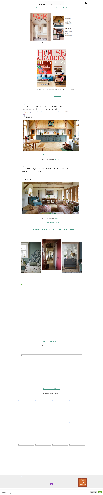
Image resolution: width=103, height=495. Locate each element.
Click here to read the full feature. (51, 222)
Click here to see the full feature (51, 389)
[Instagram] (86, 3)
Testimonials (58, 7)
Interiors (47, 7)
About (42, 7)
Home (37, 7)
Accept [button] (99, 492)
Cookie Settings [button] (93, 492)
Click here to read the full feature (51, 154)
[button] (49, 7)
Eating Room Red (60, 233)
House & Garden (57, 42)
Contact (65, 7)
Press (53, 7)
